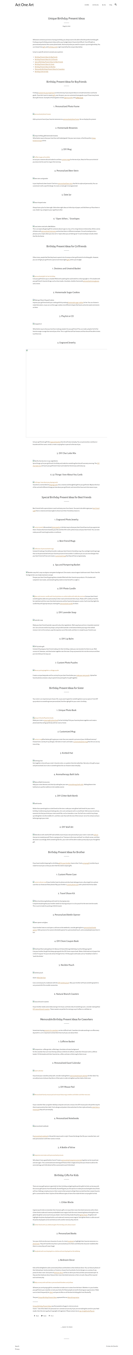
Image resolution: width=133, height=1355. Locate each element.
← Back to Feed (67, 1327)
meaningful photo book (51, 720)
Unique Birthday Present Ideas (47, 1297)
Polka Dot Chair (41, 978)
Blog (104, 5)
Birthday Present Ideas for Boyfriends (46, 57)
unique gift (86, 863)
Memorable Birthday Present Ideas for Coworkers (50, 69)
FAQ (110, 5)
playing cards (53, 485)
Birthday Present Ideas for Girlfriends (46, 59)
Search (17, 1346)
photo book (36, 1244)
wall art (96, 835)
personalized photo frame (71, 119)
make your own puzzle (83, 675)
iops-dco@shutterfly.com (86, 1311)
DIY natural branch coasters (41, 1009)
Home (87, 5)
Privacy (17, 1349)
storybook (71, 1241)
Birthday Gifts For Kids (41, 71)
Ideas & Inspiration (73, 1297)
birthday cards (52, 47)
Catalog (95, 5)
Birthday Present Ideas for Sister (44, 64)
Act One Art (114, 1346)
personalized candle (66, 603)
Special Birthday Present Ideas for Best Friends (49, 62)
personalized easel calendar (78, 1076)
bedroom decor (58, 1272)
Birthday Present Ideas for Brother (45, 67)
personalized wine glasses (91, 281)
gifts (44, 47)
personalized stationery (48, 231)
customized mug (60, 556)
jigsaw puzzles (68, 97)
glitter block (83, 1215)
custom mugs (66, 159)
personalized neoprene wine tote (72, 1160)
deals (51, 1292)
